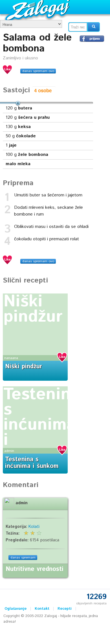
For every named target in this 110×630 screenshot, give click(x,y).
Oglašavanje (16, 608)
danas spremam (23, 557)
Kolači (33, 527)
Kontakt (42, 608)
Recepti (65, 608)
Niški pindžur (33, 309)
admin (9, 451)
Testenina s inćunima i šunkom (41, 424)
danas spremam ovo (38, 71)
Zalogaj (38, 10)
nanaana (11, 358)
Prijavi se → (92, 38)
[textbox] (78, 27)
